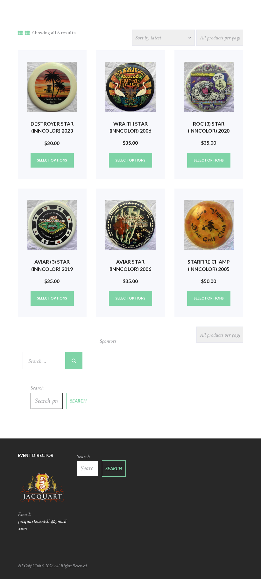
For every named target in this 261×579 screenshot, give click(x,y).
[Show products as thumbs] (20, 33)
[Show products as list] (27, 33)
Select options (52, 160)
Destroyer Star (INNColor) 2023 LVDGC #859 (52, 131)
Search (37, 387)
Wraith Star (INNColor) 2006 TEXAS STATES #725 (130, 131)
